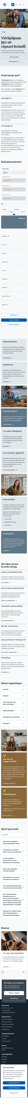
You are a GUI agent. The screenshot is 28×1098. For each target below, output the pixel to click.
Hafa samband (14, 998)
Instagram (4, 1059)
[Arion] (4, 4)
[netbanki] (12, 4)
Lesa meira (5, 966)
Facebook (4, 1056)
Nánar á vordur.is (7, 815)
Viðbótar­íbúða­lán (10, 342)
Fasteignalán (8, 534)
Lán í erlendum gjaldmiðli (9, 470)
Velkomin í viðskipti (14, 993)
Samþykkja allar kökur (14, 1082)
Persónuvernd (5, 1029)
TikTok (3, 1064)
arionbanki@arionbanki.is (8, 1012)
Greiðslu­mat (8, 365)
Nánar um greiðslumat (14, 324)
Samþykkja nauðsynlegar (14, 1087)
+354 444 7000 (6, 1010)
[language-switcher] (20, 4)
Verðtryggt (4, 209)
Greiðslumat (6, 381)
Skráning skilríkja (6, 1041)
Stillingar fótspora (14, 1093)
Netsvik (4, 1050)
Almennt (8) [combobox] (5, 834)
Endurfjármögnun (7, 424)
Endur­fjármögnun (10, 411)
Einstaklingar (5, 1036)
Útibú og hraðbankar (7, 1019)
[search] (16, 4)
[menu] (23, 4)
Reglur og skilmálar (7, 1027)
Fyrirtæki (4, 1038)
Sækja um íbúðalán (14, 57)
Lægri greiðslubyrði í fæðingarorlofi (13, 640)
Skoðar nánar (13, 315)
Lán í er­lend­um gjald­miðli (13, 453)
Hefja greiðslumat (13, 61)
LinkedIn (4, 1062)
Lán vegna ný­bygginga (12, 431)
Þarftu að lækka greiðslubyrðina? (12, 588)
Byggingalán (6, 446)
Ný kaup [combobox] (5, 172)
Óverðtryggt (16, 209)
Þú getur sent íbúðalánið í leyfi (11, 572)
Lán (5, 32)
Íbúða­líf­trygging (9, 794)
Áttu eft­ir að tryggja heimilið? (9, 760)
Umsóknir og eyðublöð (8, 1024)
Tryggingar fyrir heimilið (9, 783)
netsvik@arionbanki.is (7, 1048)
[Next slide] (6, 972)
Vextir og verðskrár (7, 1021)
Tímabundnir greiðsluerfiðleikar (12, 606)
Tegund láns (5, 169)
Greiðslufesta (6, 658)
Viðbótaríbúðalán (7, 358)
